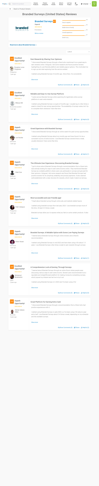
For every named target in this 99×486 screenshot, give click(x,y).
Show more (34, 79)
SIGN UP (94, 3)
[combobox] (19, 4)
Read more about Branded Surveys (22, 45)
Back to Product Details (22, 9)
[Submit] (10, 4)
